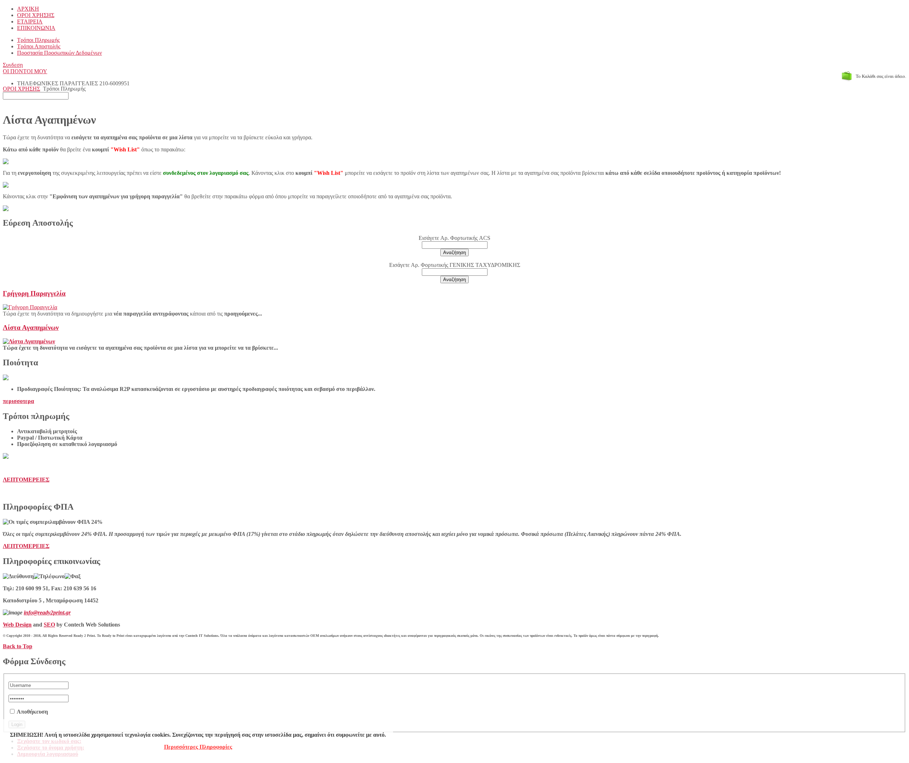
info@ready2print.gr (47, 612)
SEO (49, 625)
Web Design (17, 625)
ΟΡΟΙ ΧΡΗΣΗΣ (21, 89)
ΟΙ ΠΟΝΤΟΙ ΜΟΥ (25, 71)
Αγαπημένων (31, 327)
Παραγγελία (34, 293)
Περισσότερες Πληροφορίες (198, 747)
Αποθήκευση (32, 712)
